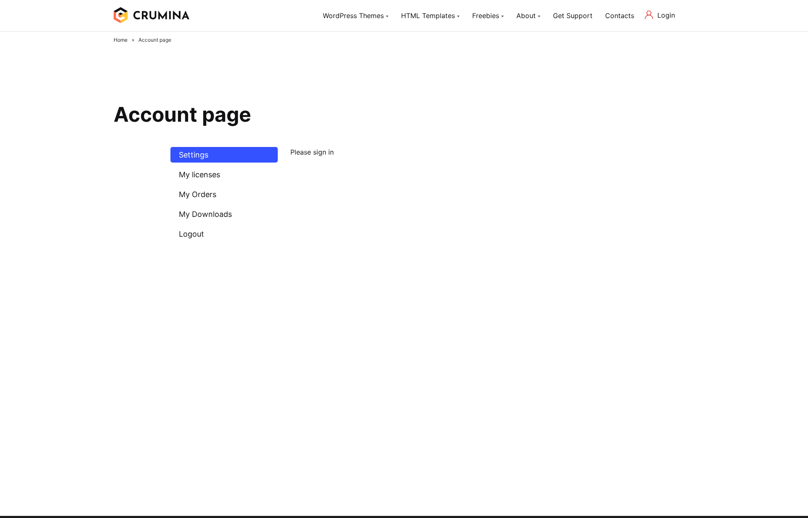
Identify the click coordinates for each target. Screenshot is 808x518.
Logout (191, 234)
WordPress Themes (353, 15)
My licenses (199, 174)
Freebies (485, 15)
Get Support (573, 15)
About (526, 15)
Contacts (619, 15)
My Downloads (205, 214)
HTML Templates (428, 15)
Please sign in (312, 152)
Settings (193, 154)
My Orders (197, 194)
